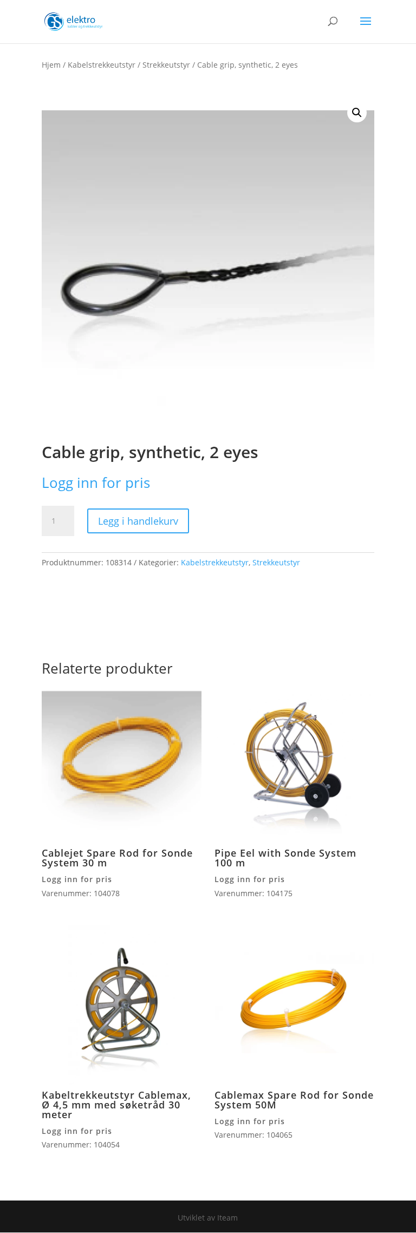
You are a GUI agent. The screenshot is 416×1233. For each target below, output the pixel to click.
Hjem (51, 65)
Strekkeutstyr (166, 65)
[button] (357, 112)
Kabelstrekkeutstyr (101, 65)
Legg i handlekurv (138, 520)
